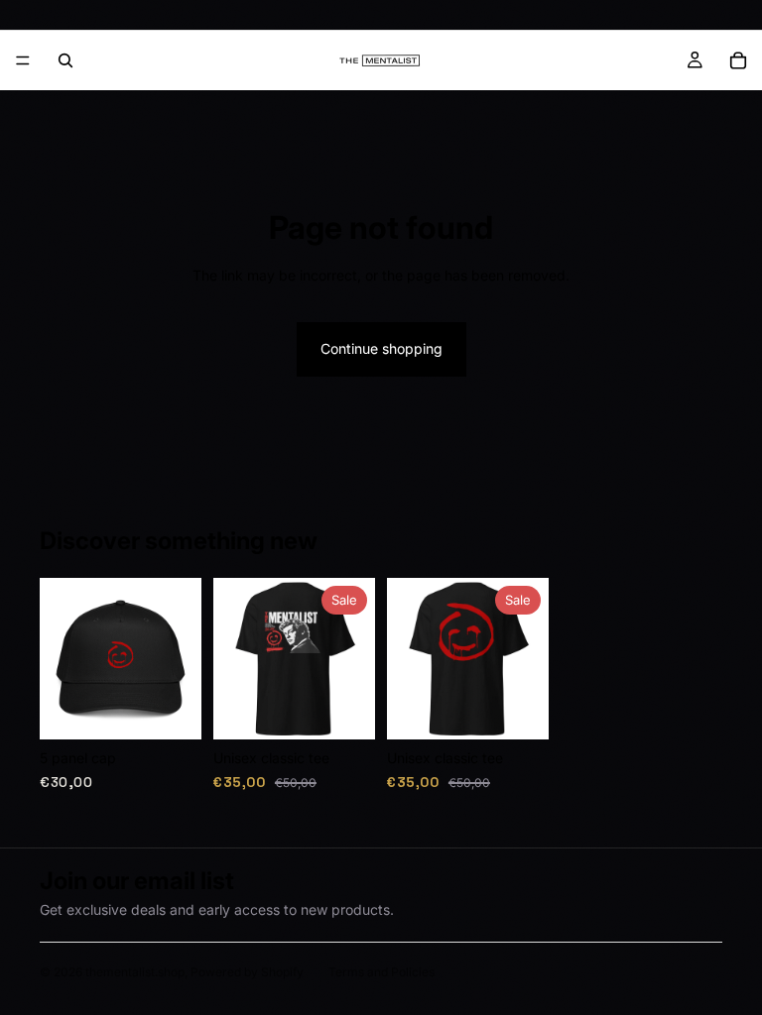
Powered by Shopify (247, 971)
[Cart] (738, 60)
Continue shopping (381, 348)
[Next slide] (179, 659)
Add (188, 708)
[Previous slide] (61, 659)
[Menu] (23, 60)
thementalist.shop (135, 971)
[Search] (65, 60)
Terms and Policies (381, 971)
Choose (361, 708)
